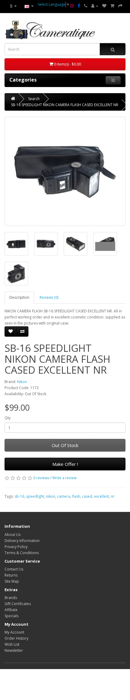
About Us (13, 534)
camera (63, 496)
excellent (101, 496)
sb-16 (19, 496)
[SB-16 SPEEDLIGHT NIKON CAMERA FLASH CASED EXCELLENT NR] (65, 171)
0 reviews (41, 477)
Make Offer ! (65, 464)
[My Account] (94, 6)
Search (34, 98)
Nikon (22, 381)
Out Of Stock (65, 445)
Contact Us (14, 569)
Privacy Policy (16, 546)
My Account (14, 632)
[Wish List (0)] (104, 6)
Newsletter (14, 650)
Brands (11, 597)
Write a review (64, 477)
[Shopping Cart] (112, 6)
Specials (11, 615)
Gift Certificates (18, 603)
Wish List (12, 644)
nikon (50, 496)
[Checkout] (120, 6)
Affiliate (11, 609)
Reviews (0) (49, 297)
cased (87, 496)
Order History (16, 638)
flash (76, 496)
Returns (11, 575)
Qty (8, 417)
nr (113, 496)
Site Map (12, 581)
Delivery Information (22, 540)
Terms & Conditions (22, 552)
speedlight (35, 496)
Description (19, 297)
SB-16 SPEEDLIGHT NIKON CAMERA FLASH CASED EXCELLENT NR (64, 104)
